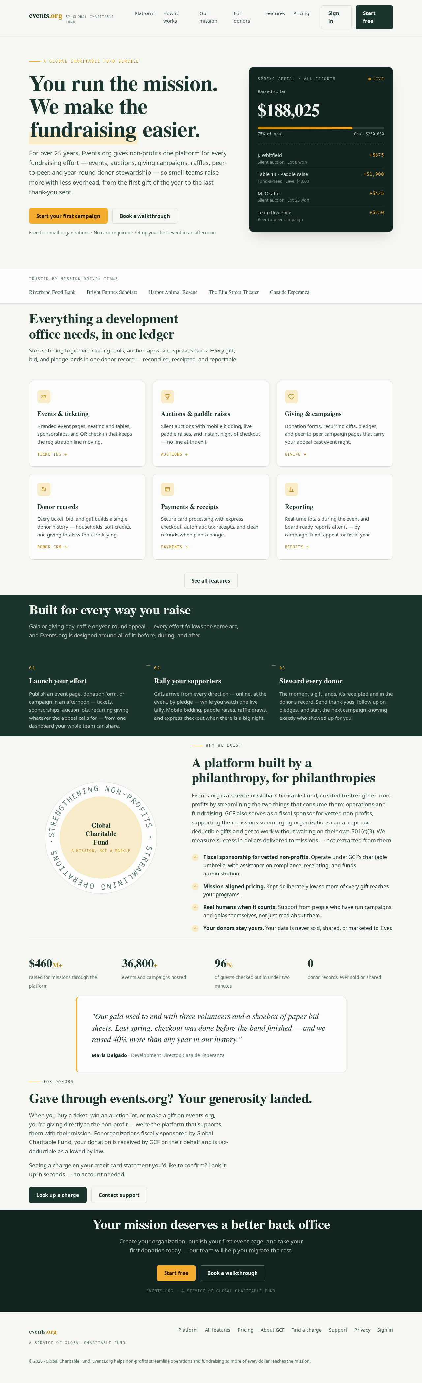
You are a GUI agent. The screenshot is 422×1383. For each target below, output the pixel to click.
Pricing (301, 13)
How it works (170, 17)
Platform (145, 13)
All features (217, 1330)
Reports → (297, 547)
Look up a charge (57, 1195)
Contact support (119, 1195)
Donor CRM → (52, 547)
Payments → (174, 547)
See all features (211, 580)
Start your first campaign (68, 216)
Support (338, 1330)
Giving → (295, 454)
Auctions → (174, 454)
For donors (242, 17)
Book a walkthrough (145, 216)
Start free (369, 17)
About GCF (272, 1330)
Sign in (333, 17)
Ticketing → (52, 454)
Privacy (362, 1330)
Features (275, 13)
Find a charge (306, 1330)
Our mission (208, 17)
